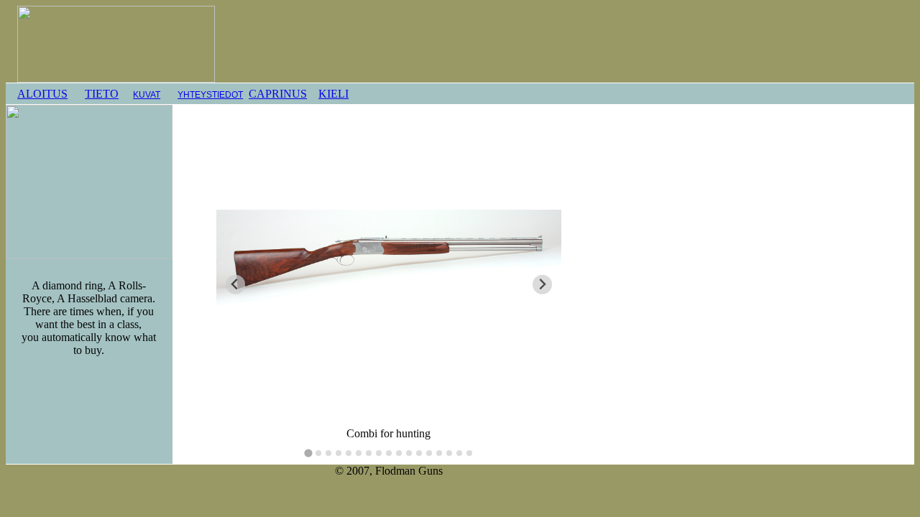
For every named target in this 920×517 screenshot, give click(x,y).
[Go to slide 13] (429, 453)
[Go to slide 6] (359, 453)
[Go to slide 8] (379, 453)
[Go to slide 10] (399, 453)
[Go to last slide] (235, 284)
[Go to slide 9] (389, 453)
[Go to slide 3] (328, 453)
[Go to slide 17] (469, 453)
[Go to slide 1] (308, 453)
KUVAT (146, 95)
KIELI (333, 94)
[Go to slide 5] (348, 453)
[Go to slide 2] (318, 453)
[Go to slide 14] (439, 453)
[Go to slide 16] (459, 453)
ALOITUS (42, 94)
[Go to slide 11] (409, 453)
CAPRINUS (278, 94)
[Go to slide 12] (419, 453)
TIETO (102, 94)
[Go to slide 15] (449, 453)
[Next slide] (542, 284)
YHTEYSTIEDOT (210, 95)
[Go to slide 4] (338, 453)
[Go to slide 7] (369, 453)
